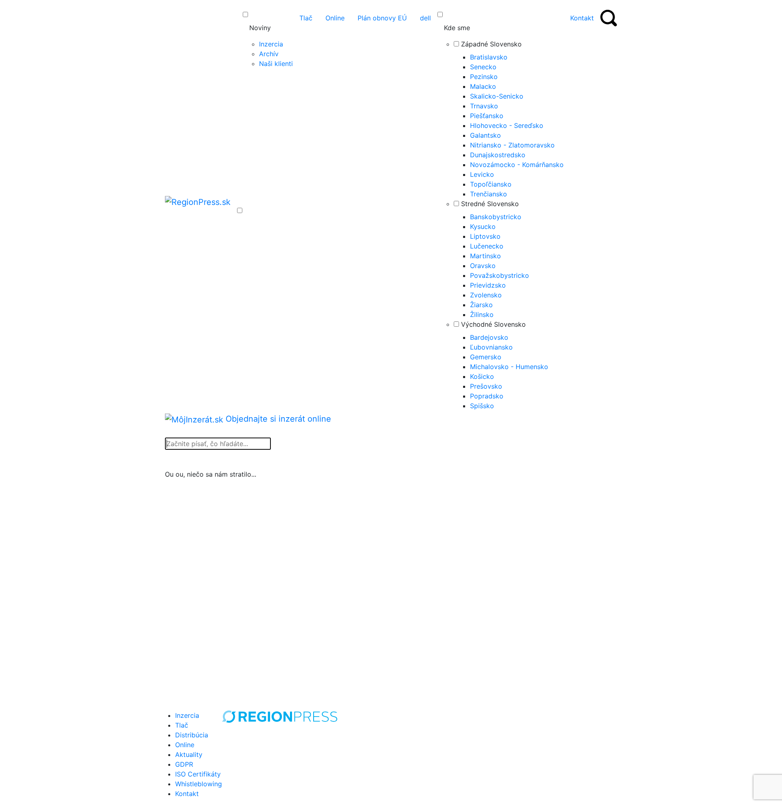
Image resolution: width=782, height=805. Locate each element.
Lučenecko (486, 246)
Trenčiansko (488, 194)
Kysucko (483, 226)
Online (184, 745)
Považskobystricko (499, 275)
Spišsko (482, 406)
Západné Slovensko (491, 44)
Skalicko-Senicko (496, 96)
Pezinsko (484, 77)
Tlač (181, 725)
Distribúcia (191, 735)
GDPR (184, 764)
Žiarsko (481, 305)
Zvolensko (486, 295)
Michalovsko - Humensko (509, 367)
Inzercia (271, 44)
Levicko (482, 174)
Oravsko (483, 266)
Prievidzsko (488, 285)
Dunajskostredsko (497, 155)
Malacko (483, 86)
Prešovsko (486, 386)
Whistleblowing (198, 784)
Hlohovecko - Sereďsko (506, 125)
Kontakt (187, 794)
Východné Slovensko (493, 324)
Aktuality (188, 754)
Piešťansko (486, 116)
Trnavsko (484, 106)
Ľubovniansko (491, 347)
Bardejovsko (489, 337)
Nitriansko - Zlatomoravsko (512, 145)
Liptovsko (485, 236)
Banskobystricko (495, 217)
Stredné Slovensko (490, 204)
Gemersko (485, 357)
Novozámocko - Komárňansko (517, 165)
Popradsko (486, 396)
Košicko (482, 376)
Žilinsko (482, 314)
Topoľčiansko (491, 184)
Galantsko (485, 135)
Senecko (483, 67)
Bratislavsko (488, 57)
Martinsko (485, 256)
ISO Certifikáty (198, 774)
